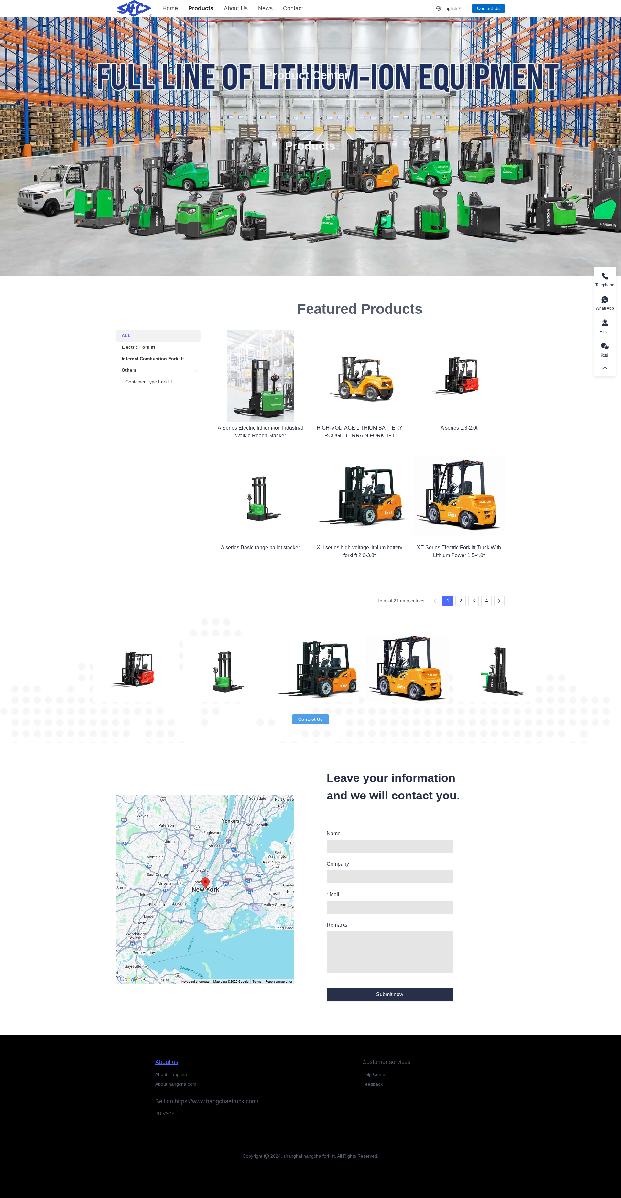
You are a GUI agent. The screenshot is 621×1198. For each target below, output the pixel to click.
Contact (293, 8)
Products (200, 8)
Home (170, 8)
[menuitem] (170, 8)
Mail (334, 894)
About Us (236, 8)
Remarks (337, 925)
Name (334, 833)
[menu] (296, 8)
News (265, 8)
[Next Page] (499, 601)
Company (338, 864)
